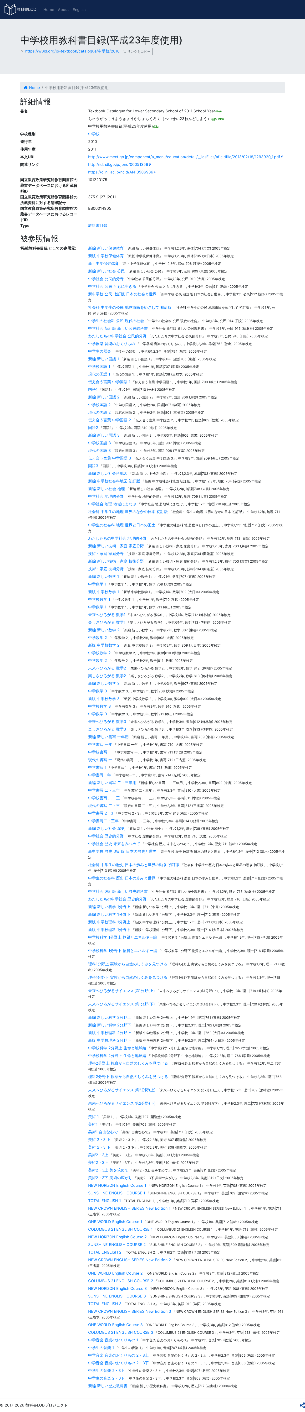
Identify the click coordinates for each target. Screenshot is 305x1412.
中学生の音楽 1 (101, 1347)
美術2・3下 (98, 1162)
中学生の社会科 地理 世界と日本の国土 (121, 525)
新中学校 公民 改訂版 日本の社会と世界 (122, 294)
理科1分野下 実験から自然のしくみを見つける (127, 977)
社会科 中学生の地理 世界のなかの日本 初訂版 (128, 511)
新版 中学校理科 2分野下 (109, 1040)
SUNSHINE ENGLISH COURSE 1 (116, 1193)
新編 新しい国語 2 (104, 397)
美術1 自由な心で (103, 1132)
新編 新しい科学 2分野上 (109, 1017)
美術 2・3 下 (99, 1147)
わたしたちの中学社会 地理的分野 (117, 538)
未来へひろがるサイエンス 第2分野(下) (122, 1103)
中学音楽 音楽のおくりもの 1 (113, 1340)
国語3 (93, 465)
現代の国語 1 (99, 374)
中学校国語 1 (99, 366)
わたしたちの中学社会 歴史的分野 (117, 899)
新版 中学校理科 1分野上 (109, 922)
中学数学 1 (97, 584)
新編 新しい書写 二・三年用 (112, 782)
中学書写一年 (99, 775)
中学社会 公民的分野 (106, 278)
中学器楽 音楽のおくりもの (111, 343)
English (79, 9)
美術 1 (93, 1116)
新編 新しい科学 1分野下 (109, 914)
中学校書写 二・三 (104, 797)
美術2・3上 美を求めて (108, 1170)
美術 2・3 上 (99, 1139)
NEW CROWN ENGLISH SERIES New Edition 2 (129, 1259)
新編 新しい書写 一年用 (108, 736)
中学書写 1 (97, 767)
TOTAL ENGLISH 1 (104, 1200)
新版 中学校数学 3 (104, 698)
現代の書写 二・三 (104, 805)
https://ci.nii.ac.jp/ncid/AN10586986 (120, 172)
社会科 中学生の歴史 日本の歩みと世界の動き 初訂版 (133, 864)
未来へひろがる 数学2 (107, 668)
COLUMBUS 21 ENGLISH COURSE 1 (120, 1229)
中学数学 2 (97, 637)
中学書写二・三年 (103, 820)
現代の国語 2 (99, 412)
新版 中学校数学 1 (103, 591)
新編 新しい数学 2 (104, 630)
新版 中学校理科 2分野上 (109, 1032)
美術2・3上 (98, 1154)
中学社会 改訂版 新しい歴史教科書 (118, 891)
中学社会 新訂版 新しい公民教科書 (118, 328)
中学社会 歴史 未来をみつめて (114, 843)
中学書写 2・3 (100, 813)
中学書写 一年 (100, 744)
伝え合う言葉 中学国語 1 (109, 381)
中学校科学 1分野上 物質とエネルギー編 (122, 937)
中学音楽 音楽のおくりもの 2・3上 (118, 1355)
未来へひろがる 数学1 (106, 614)
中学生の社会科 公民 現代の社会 (116, 320)
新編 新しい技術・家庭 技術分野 (116, 561)
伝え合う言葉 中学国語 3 (109, 458)
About (63, 9)
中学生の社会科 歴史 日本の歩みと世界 (121, 878)
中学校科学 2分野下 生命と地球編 (117, 1055)
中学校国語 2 (99, 404)
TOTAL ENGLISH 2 (105, 1252)
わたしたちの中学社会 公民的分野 (117, 336)
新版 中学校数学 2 (104, 645)
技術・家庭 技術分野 (106, 568)
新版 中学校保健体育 (106, 255)
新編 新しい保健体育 (106, 248)
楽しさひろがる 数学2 (107, 675)
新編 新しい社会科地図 (107, 473)
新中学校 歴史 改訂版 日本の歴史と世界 (122, 851)
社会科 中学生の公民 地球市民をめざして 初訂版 (130, 307)
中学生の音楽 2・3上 (106, 1370)
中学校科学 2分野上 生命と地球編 (117, 1048)
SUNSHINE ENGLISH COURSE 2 (117, 1244)
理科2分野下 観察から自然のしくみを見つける (128, 1076)
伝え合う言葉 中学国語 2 (109, 420)
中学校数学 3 (99, 706)
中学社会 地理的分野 (106, 496)
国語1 (92, 389)
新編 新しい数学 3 (104, 683)
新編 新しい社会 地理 (106, 488)
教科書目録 (97, 225)
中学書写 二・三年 (104, 790)
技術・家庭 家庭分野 (106, 553)
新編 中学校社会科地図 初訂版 (114, 481)
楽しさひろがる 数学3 (107, 729)
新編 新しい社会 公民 (106, 271)
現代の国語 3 (99, 450)
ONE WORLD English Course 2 (115, 1273)
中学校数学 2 (99, 652)
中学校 (94, 133)
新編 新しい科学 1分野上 (109, 906)
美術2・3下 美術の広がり (110, 1177)
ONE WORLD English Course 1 (115, 1221)
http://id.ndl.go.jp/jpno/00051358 (118, 164)
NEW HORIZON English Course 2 (117, 1236)
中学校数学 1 (99, 599)
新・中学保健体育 (103, 263)
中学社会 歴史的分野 (106, 836)
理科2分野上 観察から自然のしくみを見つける (128, 1063)
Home (48, 9)
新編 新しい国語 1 (103, 358)
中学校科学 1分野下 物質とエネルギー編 (122, 950)
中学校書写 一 (100, 752)
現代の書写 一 (100, 759)
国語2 (93, 427)
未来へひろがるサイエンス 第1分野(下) (121, 1004)
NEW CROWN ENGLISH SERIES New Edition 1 (129, 1208)
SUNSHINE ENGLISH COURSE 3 (117, 1296)
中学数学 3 (97, 691)
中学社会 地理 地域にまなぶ (112, 504)
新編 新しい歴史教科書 (107, 1385)
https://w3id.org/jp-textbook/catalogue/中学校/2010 (72, 51)
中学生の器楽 (99, 351)
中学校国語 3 (99, 442)
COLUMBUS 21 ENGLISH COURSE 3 (120, 1332)
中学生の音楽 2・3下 (106, 1378)
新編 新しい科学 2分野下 (109, 1025)
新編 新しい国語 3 (104, 435)
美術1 (92, 1124)
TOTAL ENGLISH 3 (105, 1303)
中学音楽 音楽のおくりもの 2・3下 (118, 1362)
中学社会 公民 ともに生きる (112, 286)
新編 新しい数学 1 (103, 576)
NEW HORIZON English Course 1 (117, 1185)
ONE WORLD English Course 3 (115, 1324)
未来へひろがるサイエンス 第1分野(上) (121, 990)
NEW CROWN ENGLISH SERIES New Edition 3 (129, 1311)
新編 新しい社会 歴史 (106, 828)
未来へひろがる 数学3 (107, 721)
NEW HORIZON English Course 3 (117, 1288)
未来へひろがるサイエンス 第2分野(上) (122, 1090)
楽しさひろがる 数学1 (106, 622)
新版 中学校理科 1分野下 (109, 929)
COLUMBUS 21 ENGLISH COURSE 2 (120, 1280)
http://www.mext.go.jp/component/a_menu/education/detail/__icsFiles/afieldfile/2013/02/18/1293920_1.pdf (184, 156)
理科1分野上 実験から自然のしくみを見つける (127, 964)
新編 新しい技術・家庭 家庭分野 (116, 546)
